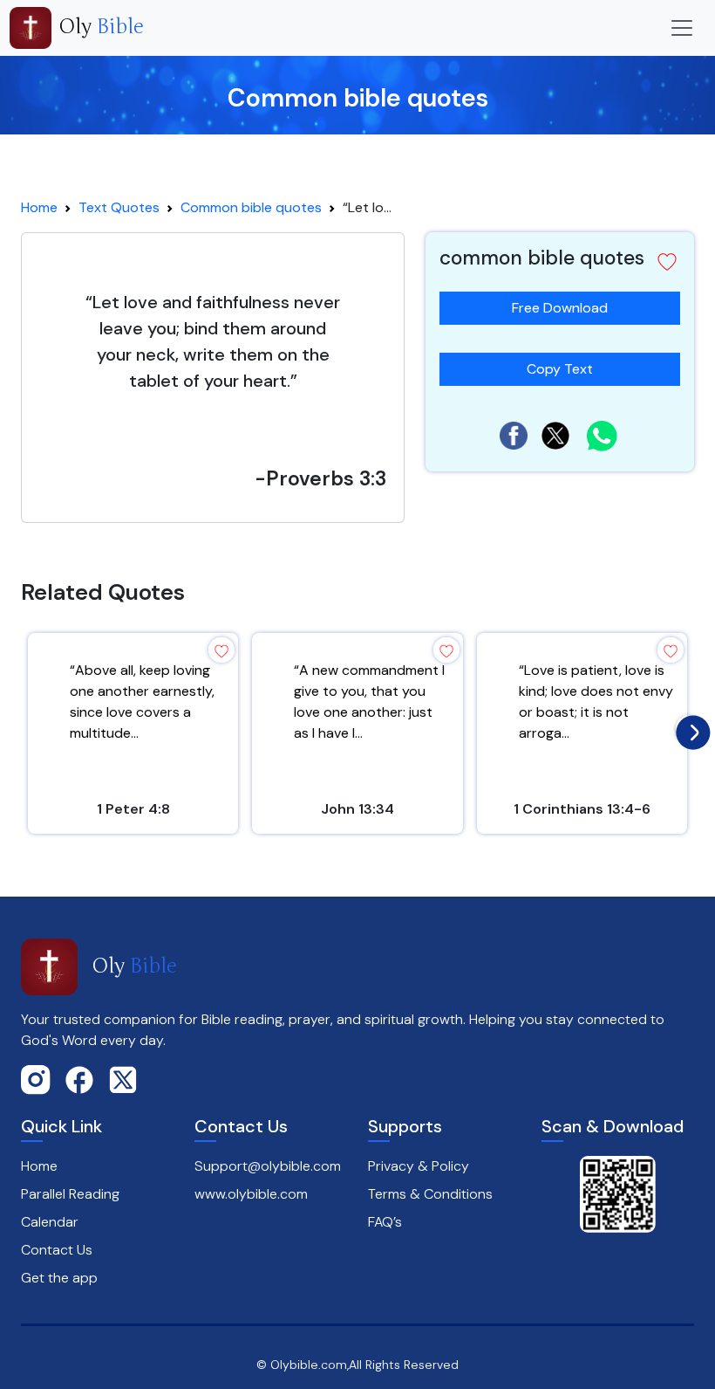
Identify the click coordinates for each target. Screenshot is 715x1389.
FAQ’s (385, 1222)
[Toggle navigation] (681, 28)
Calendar (49, 1222)
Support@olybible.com (267, 1166)
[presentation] (689, 728)
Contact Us (56, 1250)
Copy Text (560, 365)
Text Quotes (119, 207)
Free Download (560, 308)
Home (39, 207)
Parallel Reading (70, 1194)
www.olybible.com (251, 1194)
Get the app (59, 1278)
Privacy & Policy (418, 1166)
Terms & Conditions (430, 1194)
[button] (667, 262)
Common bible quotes (251, 207)
